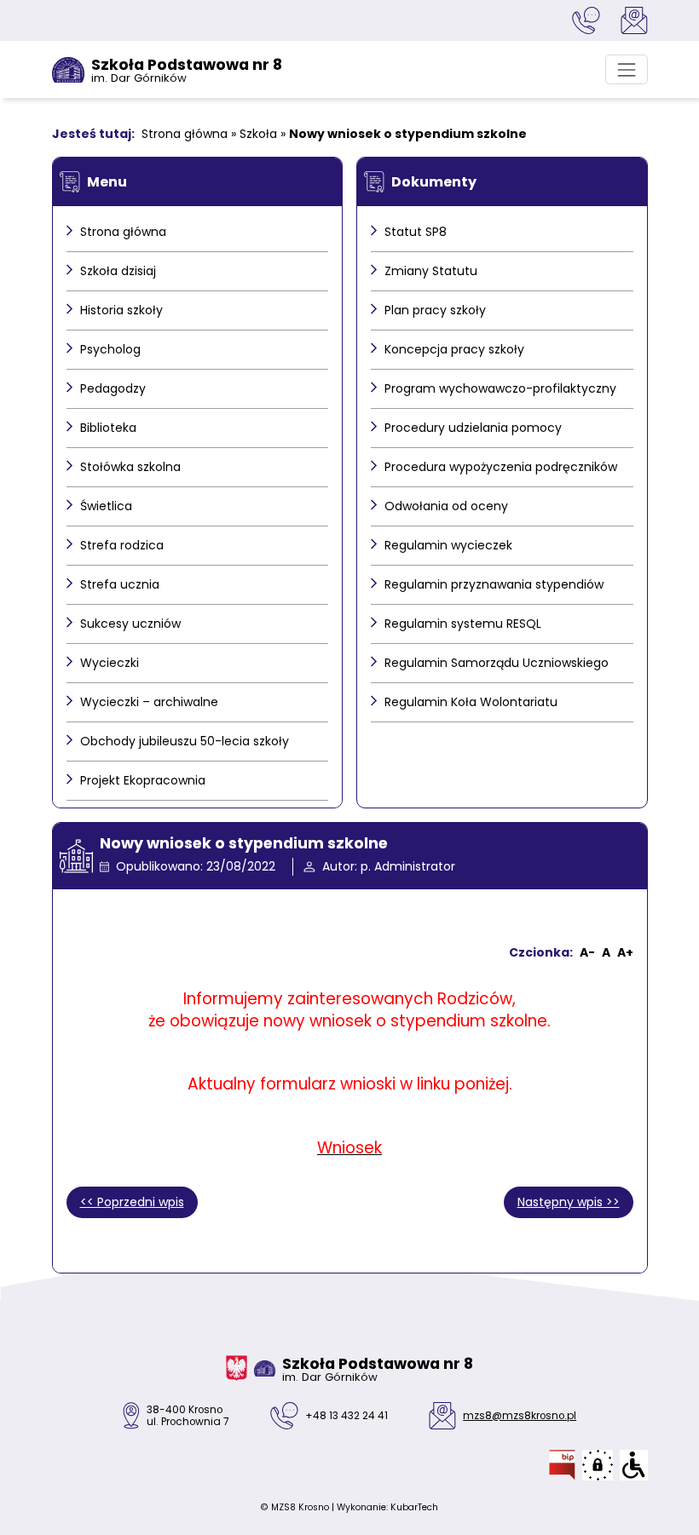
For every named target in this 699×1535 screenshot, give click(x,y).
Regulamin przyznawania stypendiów (494, 584)
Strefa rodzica (122, 545)
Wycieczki (109, 662)
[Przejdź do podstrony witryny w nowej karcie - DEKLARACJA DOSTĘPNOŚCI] (634, 1465)
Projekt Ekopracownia (142, 780)
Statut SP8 (415, 231)
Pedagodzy (113, 388)
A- (587, 952)
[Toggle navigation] (626, 69)
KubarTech (414, 1507)
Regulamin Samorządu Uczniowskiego (496, 662)
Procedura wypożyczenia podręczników (500, 466)
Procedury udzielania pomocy (473, 427)
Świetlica (106, 506)
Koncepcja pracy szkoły (454, 349)
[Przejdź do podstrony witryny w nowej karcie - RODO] (597, 1465)
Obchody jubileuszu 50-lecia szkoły (184, 741)
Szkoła (258, 133)
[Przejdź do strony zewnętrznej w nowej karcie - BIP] (562, 1465)
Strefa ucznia (119, 584)
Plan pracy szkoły (435, 310)
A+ (625, 952)
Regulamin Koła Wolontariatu (470, 701)
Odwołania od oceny (446, 506)
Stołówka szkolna (130, 466)
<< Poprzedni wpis (132, 1201)
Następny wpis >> (568, 1201)
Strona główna (185, 133)
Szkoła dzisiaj (118, 270)
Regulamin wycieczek (448, 545)
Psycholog (110, 349)
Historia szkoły (121, 310)
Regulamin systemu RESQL (462, 623)
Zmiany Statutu (430, 270)
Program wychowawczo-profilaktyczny (500, 388)
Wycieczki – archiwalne (149, 701)
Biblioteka (108, 427)
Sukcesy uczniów (130, 623)
